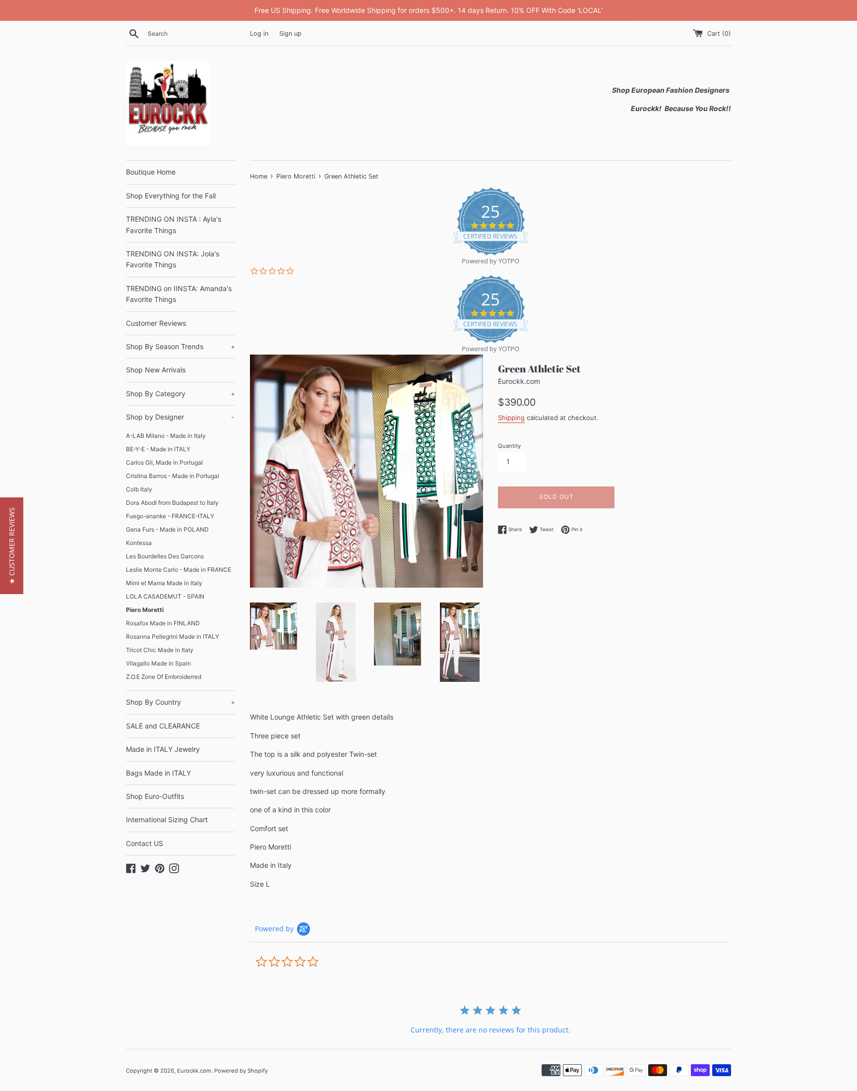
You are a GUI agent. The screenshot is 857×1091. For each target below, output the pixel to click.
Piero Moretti (145, 609)
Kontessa (139, 542)
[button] (11, 545)
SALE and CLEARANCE (163, 726)
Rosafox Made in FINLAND (163, 623)
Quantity (509, 445)
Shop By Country (180, 702)
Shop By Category (180, 393)
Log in (259, 33)
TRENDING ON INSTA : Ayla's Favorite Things (173, 224)
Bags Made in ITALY (158, 773)
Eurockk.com (194, 1070)
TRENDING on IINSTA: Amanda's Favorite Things (179, 293)
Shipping (511, 418)
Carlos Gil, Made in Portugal (164, 462)
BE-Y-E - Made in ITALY (158, 449)
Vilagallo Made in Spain (158, 663)
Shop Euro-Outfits (155, 796)
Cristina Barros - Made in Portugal (172, 476)
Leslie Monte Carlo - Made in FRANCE (178, 569)
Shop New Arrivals (155, 369)
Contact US (144, 843)
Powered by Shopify (241, 1070)
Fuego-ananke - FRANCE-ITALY (170, 516)
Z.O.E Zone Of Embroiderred (163, 676)
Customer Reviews (156, 323)
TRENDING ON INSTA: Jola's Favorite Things (172, 259)
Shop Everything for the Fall (171, 195)
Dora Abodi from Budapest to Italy (172, 502)
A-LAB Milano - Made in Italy (166, 435)
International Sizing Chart (167, 819)
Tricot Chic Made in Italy (159, 650)
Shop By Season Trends (180, 346)
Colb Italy (139, 489)
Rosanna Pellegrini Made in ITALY (172, 636)
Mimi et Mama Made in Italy (164, 583)
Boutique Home (151, 172)
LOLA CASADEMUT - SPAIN (165, 596)
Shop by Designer (180, 417)
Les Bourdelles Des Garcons (165, 556)
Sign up (290, 33)
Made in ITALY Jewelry (163, 749)
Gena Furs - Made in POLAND (167, 529)
